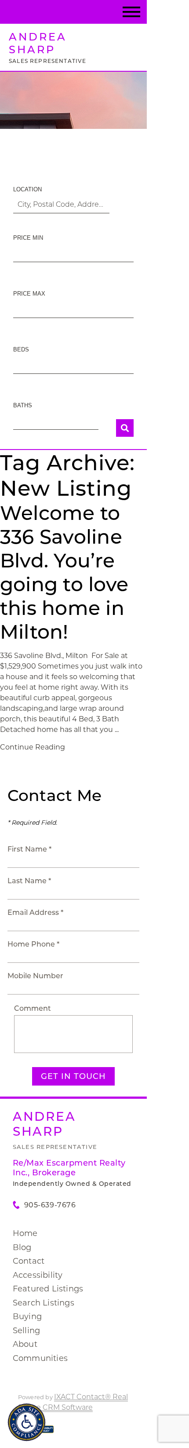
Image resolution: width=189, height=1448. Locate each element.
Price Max (29, 293)
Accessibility (38, 1275)
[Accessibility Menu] (26, 1422)
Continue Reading (32, 747)
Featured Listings (48, 1289)
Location (27, 189)
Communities (40, 1358)
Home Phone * (33, 944)
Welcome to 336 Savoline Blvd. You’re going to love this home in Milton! (64, 572)
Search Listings (43, 1303)
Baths (22, 405)
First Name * (29, 849)
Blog (22, 1247)
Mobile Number (35, 976)
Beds (21, 349)
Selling (26, 1330)
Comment (32, 1008)
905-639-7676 (50, 1205)
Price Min (28, 237)
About (25, 1344)
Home (25, 1233)
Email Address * (35, 912)
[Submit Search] (125, 428)
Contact (28, 1261)
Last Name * (29, 881)
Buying (27, 1316)
